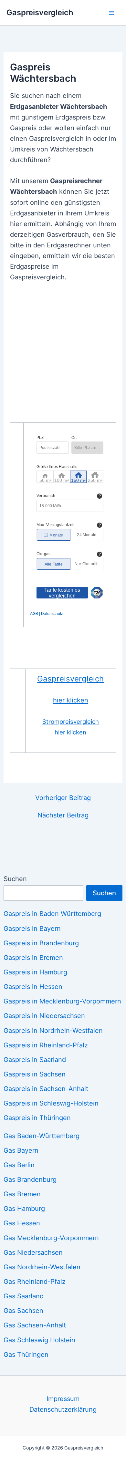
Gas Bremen (22, 1194)
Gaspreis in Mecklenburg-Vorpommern (62, 1001)
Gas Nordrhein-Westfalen (42, 1267)
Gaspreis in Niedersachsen (44, 1016)
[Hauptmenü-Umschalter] (111, 13)
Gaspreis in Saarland (35, 1060)
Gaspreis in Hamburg (35, 972)
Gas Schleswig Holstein (39, 1340)
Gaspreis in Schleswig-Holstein (51, 1103)
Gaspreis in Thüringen (37, 1118)
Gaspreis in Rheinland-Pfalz (46, 1045)
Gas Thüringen (26, 1354)
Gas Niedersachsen (33, 1252)
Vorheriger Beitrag (63, 798)
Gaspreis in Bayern (32, 928)
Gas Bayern (21, 1150)
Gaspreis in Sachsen (35, 1074)
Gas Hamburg (24, 1208)
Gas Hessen (22, 1223)
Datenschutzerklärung (63, 1409)
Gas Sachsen (23, 1310)
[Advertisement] (63, 356)
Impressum (63, 1399)
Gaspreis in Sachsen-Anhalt (46, 1089)
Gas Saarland (24, 1296)
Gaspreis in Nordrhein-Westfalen (53, 1030)
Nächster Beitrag (63, 815)
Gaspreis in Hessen (33, 987)
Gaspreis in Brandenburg (41, 943)
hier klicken (70, 700)
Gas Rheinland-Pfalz (35, 1281)
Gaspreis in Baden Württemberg (52, 914)
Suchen (15, 879)
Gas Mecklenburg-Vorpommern (51, 1238)
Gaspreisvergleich (39, 12)
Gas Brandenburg (30, 1179)
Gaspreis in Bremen (33, 957)
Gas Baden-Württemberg (41, 1136)
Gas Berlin (19, 1165)
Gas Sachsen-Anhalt (35, 1325)
